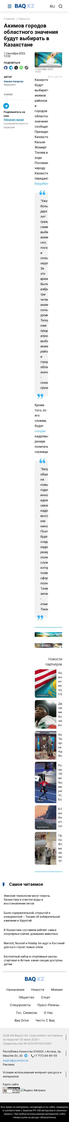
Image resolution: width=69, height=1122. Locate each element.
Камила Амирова (13, 81)
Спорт (45, 997)
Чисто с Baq (45, 1020)
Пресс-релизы (48, 1005)
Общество (26, 997)
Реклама (8, 1064)
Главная (9, 18)
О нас (48, 1013)
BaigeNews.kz (45, 183)
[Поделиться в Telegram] (11, 68)
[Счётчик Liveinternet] (11, 1089)
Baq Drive (22, 1020)
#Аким (8, 94)
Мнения (56, 989)
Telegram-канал (14, 119)
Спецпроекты (20, 1005)
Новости (24, 18)
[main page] (30, 6)
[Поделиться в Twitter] (16, 68)
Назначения (15, 989)
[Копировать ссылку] (26, 68)
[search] (60, 6)
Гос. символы (26, 1013)
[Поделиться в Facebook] (6, 68)
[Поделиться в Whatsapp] (21, 68)
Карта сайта (11, 1084)
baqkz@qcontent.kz (16, 1060)
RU (52, 6)
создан (40, 431)
